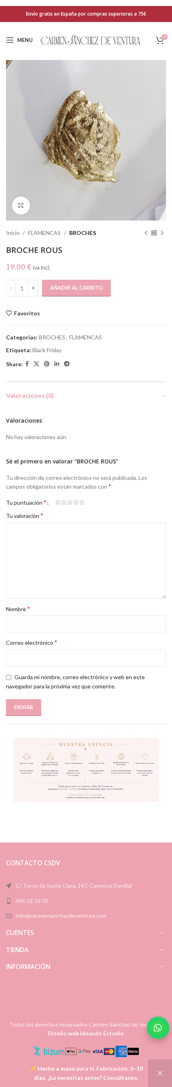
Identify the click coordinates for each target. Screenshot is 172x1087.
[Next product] (162, 233)
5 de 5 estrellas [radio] (82, 502)
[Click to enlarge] (21, 206)
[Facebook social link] (27, 364)
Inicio (13, 232)
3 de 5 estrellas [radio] (70, 502)
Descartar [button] (160, 1073)
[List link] (86, 900)
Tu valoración (24, 515)
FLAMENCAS (44, 232)
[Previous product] (146, 233)
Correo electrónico (31, 642)
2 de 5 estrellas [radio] (64, 502)
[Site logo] (91, 39)
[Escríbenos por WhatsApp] (158, 1028)
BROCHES (82, 232)
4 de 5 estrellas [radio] (76, 502)
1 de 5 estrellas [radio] (58, 502)
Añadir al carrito (76, 288)
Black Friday (47, 350)
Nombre (18, 608)
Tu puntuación (26, 502)
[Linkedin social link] (57, 364)
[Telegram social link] (67, 364)
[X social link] (36, 364)
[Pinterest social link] (47, 364)
